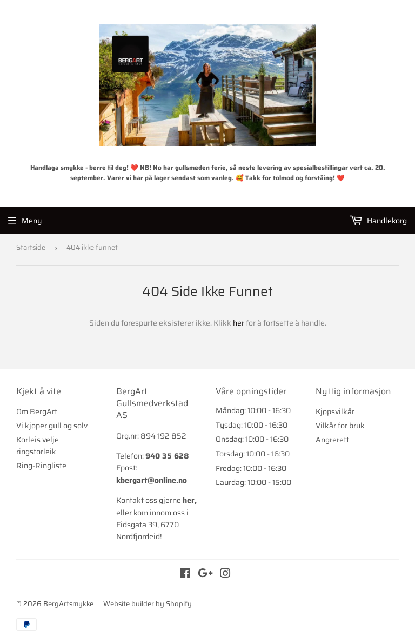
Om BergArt (36, 411)
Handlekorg (386, 221)
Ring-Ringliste (41, 466)
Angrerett (332, 440)
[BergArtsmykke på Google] (205, 575)
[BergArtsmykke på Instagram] (225, 575)
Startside (30, 247)
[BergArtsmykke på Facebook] (185, 575)
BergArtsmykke (68, 603)
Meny (32, 221)
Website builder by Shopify (147, 603)
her (238, 323)
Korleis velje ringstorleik (37, 445)
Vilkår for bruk (340, 425)
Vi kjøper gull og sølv (52, 425)
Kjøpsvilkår (335, 411)
